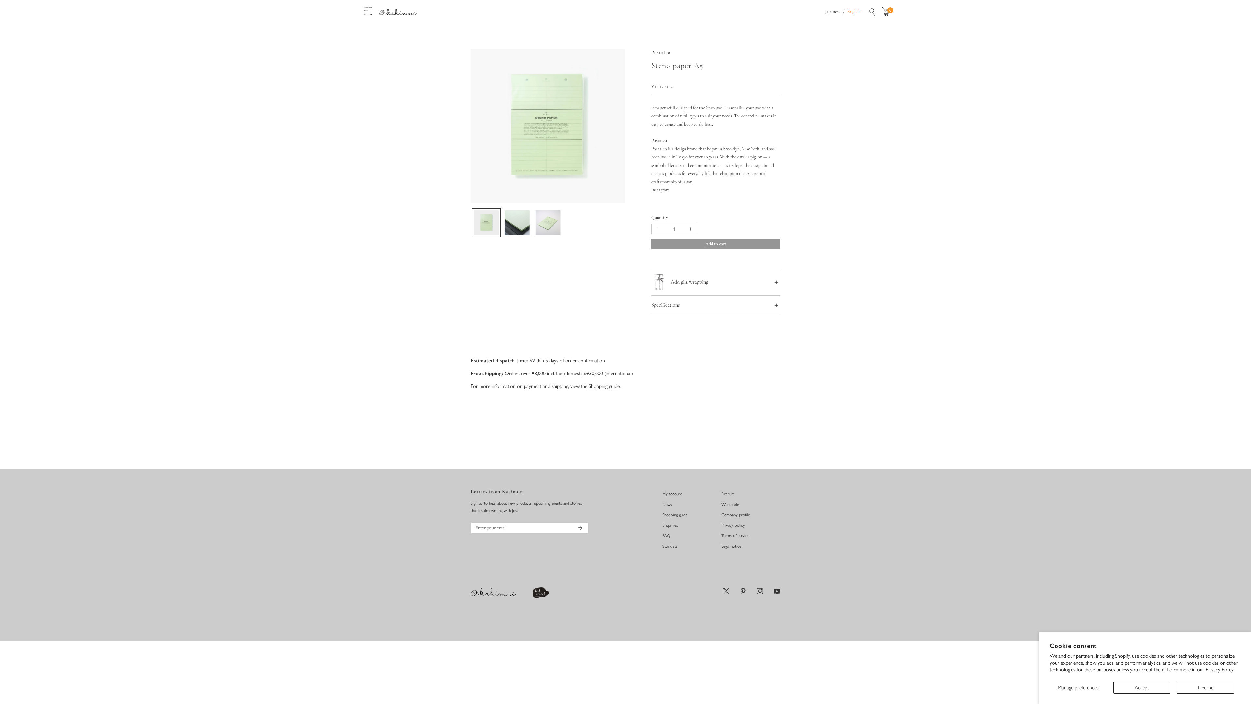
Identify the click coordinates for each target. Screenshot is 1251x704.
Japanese (833, 11)
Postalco (660, 53)
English (854, 11)
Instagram (660, 190)
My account (672, 493)
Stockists (669, 546)
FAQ (666, 535)
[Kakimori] (398, 12)
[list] (548, 126)
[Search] (872, 12)
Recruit (727, 493)
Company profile (735, 514)
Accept (1142, 687)
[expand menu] (368, 10)
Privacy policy (733, 525)
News (667, 504)
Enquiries (670, 525)
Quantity (659, 217)
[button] (887, 12)
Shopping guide (604, 386)
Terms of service (735, 535)
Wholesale (730, 504)
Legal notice (731, 546)
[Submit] (580, 527)
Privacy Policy (1220, 670)
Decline (1205, 687)
